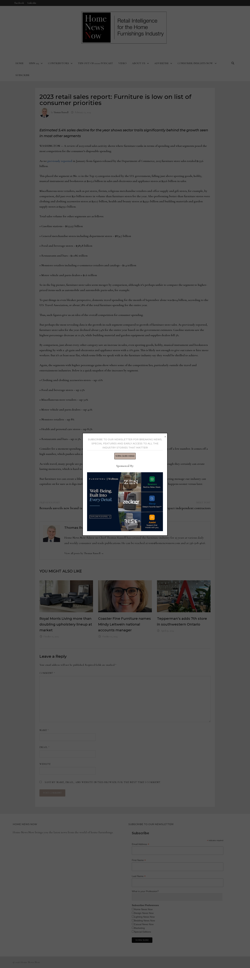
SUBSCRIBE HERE (125, 456)
